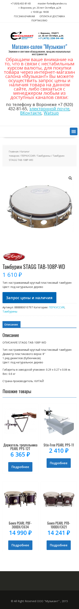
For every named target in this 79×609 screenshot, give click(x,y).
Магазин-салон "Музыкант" (39, 46)
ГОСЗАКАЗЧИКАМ (24, 16)
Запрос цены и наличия (29, 297)
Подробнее (20, 467)
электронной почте (49, 108)
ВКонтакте (30, 113)
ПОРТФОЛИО (39, 20)
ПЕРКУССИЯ (28, 155)
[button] (73, 131)
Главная (13, 151)
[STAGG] (14, 261)
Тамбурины (44, 155)
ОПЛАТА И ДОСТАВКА (52, 16)
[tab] (11, 324)
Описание (11, 324)
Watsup (51, 113)
